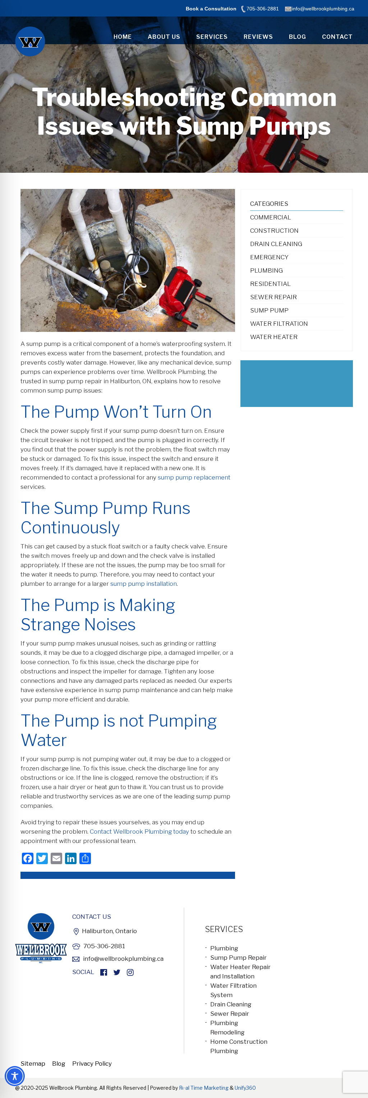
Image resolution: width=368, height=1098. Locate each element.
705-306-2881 (104, 946)
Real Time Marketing (204, 1088)
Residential (270, 283)
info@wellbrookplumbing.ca (123, 958)
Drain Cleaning (276, 243)
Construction (274, 230)
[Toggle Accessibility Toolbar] (14, 1076)
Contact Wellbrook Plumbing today (139, 831)
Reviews (258, 36)
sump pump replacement (194, 477)
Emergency (269, 257)
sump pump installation (143, 583)
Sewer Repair (273, 297)
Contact (337, 36)
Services (212, 36)
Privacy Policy (92, 1063)
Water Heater (274, 336)
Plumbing (266, 270)
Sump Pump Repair (238, 957)
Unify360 (245, 1088)
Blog (297, 36)
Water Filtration (279, 323)
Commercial (270, 217)
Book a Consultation (211, 8)
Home (123, 36)
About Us (164, 36)
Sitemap (32, 1063)
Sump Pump (269, 310)
